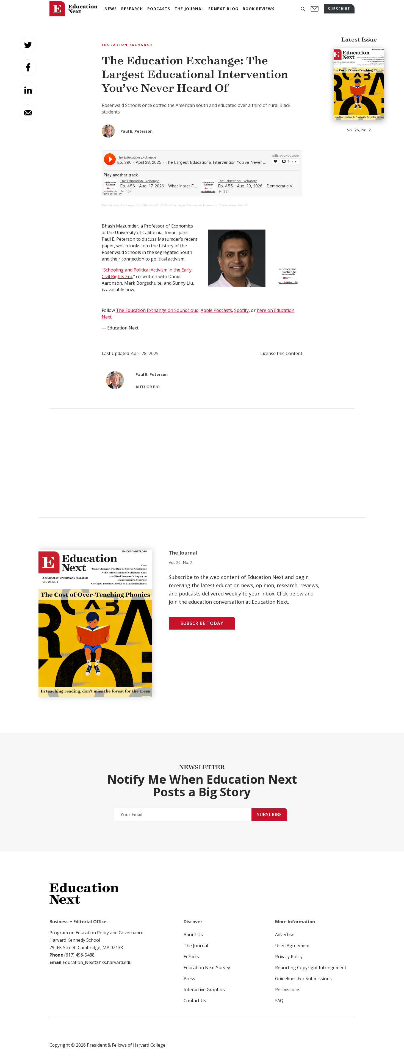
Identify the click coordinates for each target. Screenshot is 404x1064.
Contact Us (195, 1000)
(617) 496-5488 (79, 955)
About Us (193, 935)
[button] (303, 9)
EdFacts (191, 957)
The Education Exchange (118, 205)
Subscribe (269, 814)
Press (189, 979)
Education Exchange (127, 45)
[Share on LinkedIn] (28, 90)
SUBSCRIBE (339, 8)
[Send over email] (28, 112)
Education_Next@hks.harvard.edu (97, 962)
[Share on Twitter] (28, 45)
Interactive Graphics (204, 990)
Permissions (287, 990)
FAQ (279, 1000)
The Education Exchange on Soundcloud (157, 310)
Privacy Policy (289, 957)
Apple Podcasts (216, 310)
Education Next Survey (207, 968)
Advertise (284, 935)
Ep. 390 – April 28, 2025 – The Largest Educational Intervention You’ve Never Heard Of (192, 205)
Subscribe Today (202, 623)
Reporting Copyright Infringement (310, 968)
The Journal (196, 946)
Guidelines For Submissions (303, 979)
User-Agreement (292, 946)
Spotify (241, 310)
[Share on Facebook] (28, 67)
